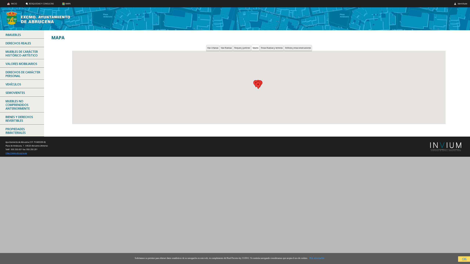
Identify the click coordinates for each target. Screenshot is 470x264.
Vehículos (13, 84)
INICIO (13, 3)
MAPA (68, 3)
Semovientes (15, 93)
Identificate (462, 3)
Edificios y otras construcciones (298, 48)
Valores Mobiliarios (21, 64)
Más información (316, 258)
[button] (258, 85)
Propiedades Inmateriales (16, 131)
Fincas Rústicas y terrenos (272, 48)
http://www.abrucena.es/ (16, 153)
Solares (255, 48)
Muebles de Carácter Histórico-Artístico (22, 53)
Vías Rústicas (226, 48)
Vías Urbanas (212, 48)
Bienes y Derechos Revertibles (19, 119)
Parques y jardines (242, 48)
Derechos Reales (18, 43)
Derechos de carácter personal (23, 74)
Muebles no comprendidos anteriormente (18, 105)
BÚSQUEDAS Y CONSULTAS (41, 3)
